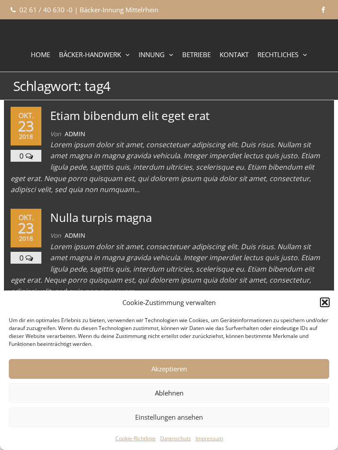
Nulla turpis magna (101, 217)
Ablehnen (169, 392)
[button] (324, 302)
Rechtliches (277, 54)
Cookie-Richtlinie (135, 438)
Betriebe (196, 54)
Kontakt (234, 54)
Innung (152, 54)
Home (40, 54)
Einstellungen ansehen (169, 417)
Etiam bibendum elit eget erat (129, 115)
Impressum (209, 438)
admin (75, 134)
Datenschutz (175, 438)
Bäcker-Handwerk (90, 54)
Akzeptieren (169, 368)
